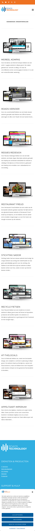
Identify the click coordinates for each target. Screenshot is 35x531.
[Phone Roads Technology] (2, 2)
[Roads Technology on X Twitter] (11, 2)
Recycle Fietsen (10, 307)
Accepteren (17, 515)
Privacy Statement (20, 528)
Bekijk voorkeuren (17, 524)
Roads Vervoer (10, 109)
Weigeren (17, 519)
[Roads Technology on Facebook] (8, 2)
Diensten (4, 474)
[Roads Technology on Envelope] (5, 2)
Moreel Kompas (10, 59)
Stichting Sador (11, 255)
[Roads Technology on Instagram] (15, 2)
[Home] (9, 11)
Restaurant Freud (12, 204)
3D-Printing (4, 471)
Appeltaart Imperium (14, 407)
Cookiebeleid (12, 528)
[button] (32, 492)
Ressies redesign (11, 152)
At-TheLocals (9, 355)
